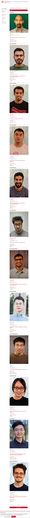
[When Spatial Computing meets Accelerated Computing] (19, 23)
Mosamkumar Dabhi (13, 71)
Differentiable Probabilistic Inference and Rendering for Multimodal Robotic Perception (17, 203)
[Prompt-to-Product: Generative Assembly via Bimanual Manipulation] (19, 140)
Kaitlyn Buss (3, 10)
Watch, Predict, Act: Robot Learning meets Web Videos (17, 242)
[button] (27, 1)
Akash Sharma (12, 114)
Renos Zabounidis (12, 492)
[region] (15, 514)
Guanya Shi (11, 449)
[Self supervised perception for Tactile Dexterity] (19, 99)
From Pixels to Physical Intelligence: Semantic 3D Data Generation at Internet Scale (17, 76)
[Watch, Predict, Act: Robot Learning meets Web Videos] (19, 224)
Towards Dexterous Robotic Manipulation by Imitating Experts (18, 369)
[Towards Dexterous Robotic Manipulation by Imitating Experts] (19, 349)
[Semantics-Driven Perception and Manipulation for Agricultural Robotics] (19, 307)
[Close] (29, 512)
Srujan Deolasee (12, 279)
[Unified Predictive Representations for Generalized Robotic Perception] (19, 391)
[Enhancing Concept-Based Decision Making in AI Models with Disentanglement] (19, 476)
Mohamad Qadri (12, 198)
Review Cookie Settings (7, 516)
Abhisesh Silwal (4, 17)
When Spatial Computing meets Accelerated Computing (17, 37)
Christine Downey (4, 14)
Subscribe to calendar (18, 507)
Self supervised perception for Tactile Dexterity (16, 118)
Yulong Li (11, 365)
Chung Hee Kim (12, 322)
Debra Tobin (3, 21)
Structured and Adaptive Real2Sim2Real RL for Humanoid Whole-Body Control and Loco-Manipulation (18, 454)
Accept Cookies (13, 516)
